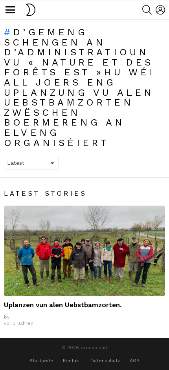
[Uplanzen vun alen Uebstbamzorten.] (84, 251)
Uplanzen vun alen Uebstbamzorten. (63, 305)
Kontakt (72, 360)
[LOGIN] (160, 10)
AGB (135, 360)
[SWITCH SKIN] (30, 10)
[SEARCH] (147, 10)
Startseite (41, 360)
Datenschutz (105, 360)
